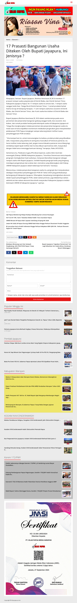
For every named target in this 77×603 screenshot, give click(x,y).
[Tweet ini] (14, 252)
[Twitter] (25, 237)
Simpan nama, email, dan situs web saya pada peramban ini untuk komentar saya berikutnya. (39, 295)
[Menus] (71, 2)
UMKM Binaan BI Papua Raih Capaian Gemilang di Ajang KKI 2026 (27, 220)
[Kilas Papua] (9, 2)
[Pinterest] (30, 237)
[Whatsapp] (31, 252)
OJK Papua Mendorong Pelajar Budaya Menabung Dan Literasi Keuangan (30, 215)
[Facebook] (21, 237)
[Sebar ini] (8, 252)
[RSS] (34, 237)
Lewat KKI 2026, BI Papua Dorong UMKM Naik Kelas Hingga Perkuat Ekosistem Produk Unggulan (37, 223)
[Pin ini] (19, 252)
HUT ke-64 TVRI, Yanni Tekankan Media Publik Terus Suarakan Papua (29, 218)
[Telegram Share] (25, 252)
